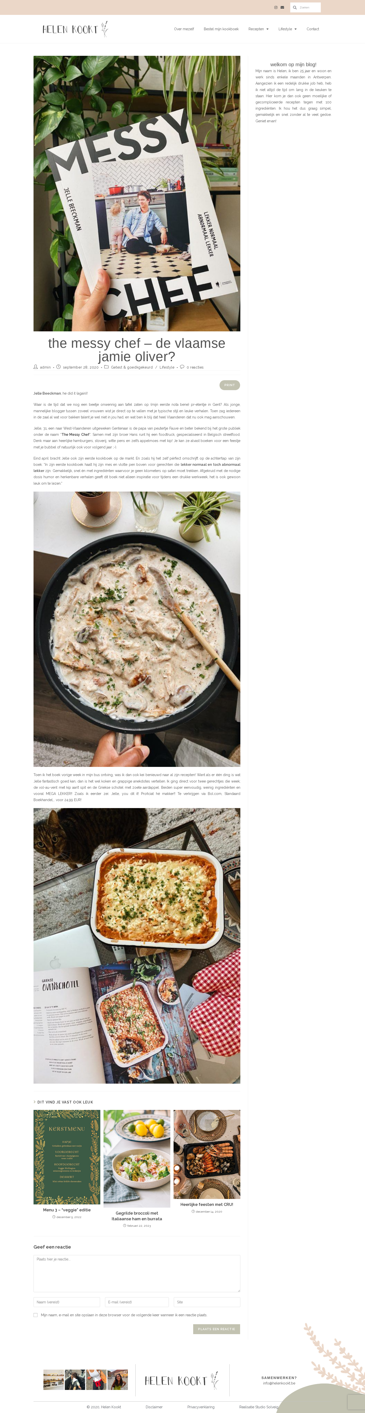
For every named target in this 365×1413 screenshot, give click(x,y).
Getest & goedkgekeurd (132, 367)
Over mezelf (184, 29)
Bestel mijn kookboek (221, 29)
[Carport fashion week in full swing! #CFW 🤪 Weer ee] (96, 1380)
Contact (313, 29)
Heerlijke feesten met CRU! (207, 1204)
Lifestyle (285, 29)
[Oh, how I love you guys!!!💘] (118, 1380)
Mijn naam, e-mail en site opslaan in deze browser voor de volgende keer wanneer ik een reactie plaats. (124, 1315)
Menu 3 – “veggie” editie (67, 1210)
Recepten (256, 29)
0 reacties (195, 367)
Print (229, 385)
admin (45, 367)
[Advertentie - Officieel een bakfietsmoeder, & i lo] (75, 1380)
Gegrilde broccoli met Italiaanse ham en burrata (137, 1216)
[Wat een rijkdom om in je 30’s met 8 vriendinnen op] (53, 1380)
